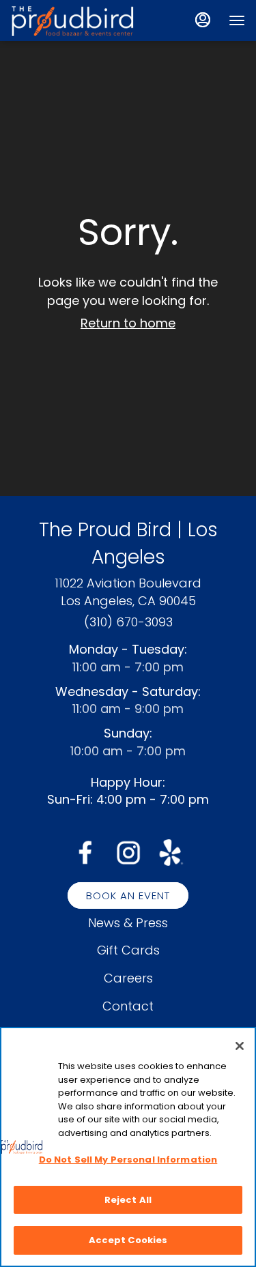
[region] (128, 1147)
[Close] (240, 1046)
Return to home (128, 323)
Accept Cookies (128, 1240)
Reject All (128, 1199)
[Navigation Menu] (237, 20)
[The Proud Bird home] (72, 20)
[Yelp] (170, 851)
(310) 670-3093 (128, 621)
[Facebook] (85, 851)
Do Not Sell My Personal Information (128, 1159)
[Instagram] (128, 851)
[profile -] (203, 20)
